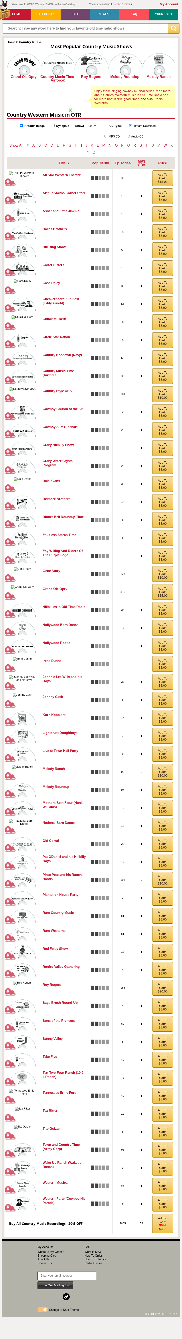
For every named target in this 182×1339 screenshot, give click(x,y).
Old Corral (51, 841)
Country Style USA (57, 391)
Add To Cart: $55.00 (163, 592)
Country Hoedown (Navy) (62, 355)
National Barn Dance (59, 823)
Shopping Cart (47, 1255)
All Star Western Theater (62, 175)
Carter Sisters (53, 265)
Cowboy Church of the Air (63, 409)
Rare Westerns (54, 931)
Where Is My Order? (50, 1251)
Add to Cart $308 (162, 1223)
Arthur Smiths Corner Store (64, 193)
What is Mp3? (93, 1251)
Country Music (30, 42)
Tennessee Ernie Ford (59, 1092)
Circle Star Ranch (56, 337)
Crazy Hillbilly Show (58, 445)
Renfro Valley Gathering (61, 966)
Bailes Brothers (55, 229)
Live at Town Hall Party (60, 751)
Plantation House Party (60, 895)
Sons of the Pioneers (59, 1020)
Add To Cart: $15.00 (163, 178)
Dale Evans (51, 481)
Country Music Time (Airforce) (57, 78)
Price (162, 163)
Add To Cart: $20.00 (163, 987)
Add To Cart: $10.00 (163, 394)
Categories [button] (45, 14)
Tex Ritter (50, 1110)
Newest (105, 14)
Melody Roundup (124, 77)
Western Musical (55, 1182)
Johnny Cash (53, 697)
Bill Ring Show (54, 247)
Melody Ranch (158, 77)
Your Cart (163, 14)
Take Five (50, 1056)
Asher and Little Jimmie (61, 211)
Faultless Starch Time (59, 535)
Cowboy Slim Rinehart (60, 427)
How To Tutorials (95, 1259)
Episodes (123, 163)
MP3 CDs (141, 163)
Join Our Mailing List (55, 1285)
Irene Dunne (52, 661)
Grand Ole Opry (24, 77)
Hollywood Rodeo (56, 643)
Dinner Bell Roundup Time (63, 517)
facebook (44, 1296)
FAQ (134, 14)
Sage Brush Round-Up (60, 1002)
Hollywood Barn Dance (60, 625)
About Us (43, 1259)
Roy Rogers (91, 77)
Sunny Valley (53, 1038)
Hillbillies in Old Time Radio (64, 607)
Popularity (100, 163)
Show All (16, 145)
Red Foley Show (55, 948)
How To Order (93, 1255)
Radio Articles (93, 1263)
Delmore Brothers (56, 499)
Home (16, 14)
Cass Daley (51, 283)
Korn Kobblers (54, 715)
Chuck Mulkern (54, 319)
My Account (169, 4)
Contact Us (45, 1263)
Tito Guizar (51, 1128)
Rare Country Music (58, 913)
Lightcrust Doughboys (60, 733)
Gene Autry (51, 571)
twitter (55, 1296)
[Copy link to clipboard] (66, 1296)
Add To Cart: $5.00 (163, 196)
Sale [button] (75, 14)
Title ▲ (64, 163)
